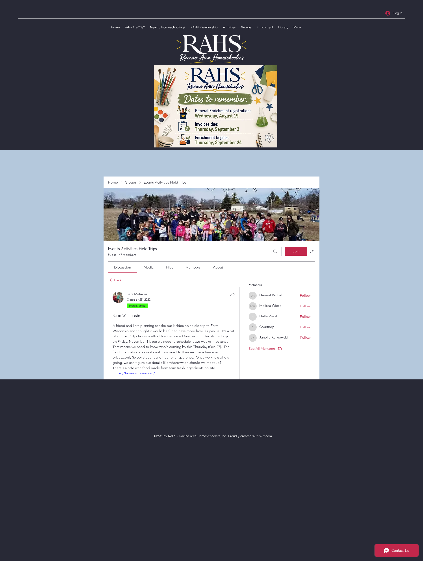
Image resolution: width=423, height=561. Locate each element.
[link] (122, 267)
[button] (134, 27)
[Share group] (312, 251)
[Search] (275, 251)
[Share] (232, 294)
